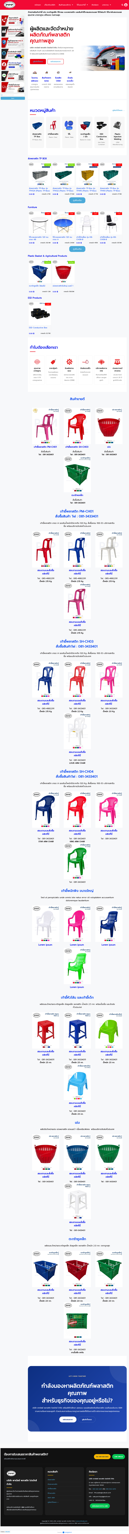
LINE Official (118, 1456)
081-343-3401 (97, 1489)
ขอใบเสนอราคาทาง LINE (100, 1506)
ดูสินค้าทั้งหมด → (118, 110)
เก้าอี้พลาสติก (52, 1488)
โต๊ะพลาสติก (51, 1493)
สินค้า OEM (51, 1497)
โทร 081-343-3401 (102, 1456)
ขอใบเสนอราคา (55, 61)
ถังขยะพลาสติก (52, 1484)
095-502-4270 (111, 1489)
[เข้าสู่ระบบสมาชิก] (125, 4)
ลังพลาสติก (51, 1479)
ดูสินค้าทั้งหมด (38, 61)
